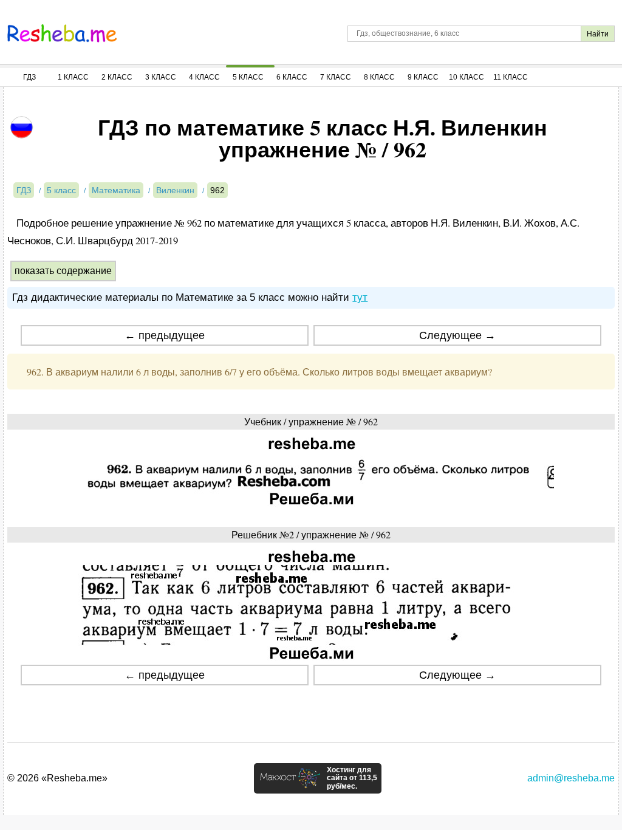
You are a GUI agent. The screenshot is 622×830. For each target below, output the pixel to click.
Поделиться (165, 708)
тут (359, 297)
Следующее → (457, 335)
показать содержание (63, 271)
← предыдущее (165, 335)
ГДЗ (29, 77)
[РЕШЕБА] (62, 33)
